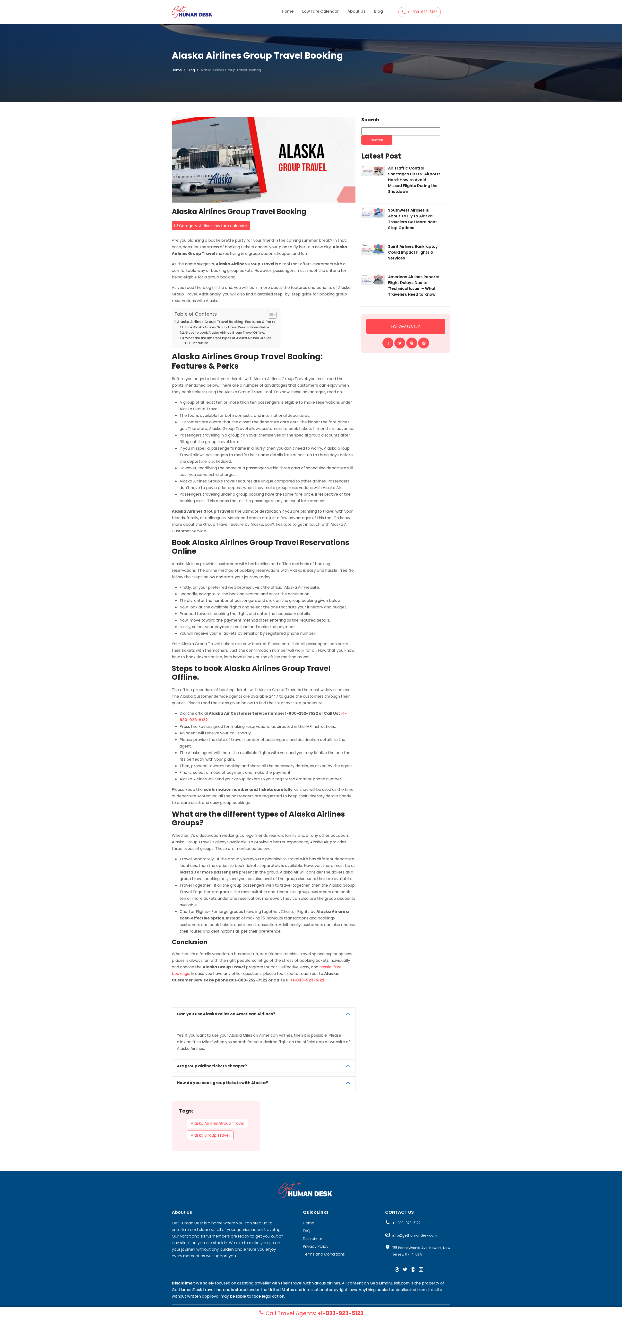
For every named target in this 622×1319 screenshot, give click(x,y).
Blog (378, 11)
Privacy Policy (315, 1246)
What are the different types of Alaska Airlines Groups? (229, 338)
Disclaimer (312, 1238)
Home (288, 11)
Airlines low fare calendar (223, 226)
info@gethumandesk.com (414, 1235)
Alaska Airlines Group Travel (217, 1123)
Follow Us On (406, 326)
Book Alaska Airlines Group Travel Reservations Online (226, 327)
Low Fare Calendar (320, 11)
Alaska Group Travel (210, 1135)
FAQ (306, 1231)
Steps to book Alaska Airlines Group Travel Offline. (225, 332)
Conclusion (199, 343)
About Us (356, 11)
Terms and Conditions (324, 1254)
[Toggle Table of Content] (269, 315)
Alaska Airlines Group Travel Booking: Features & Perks (226, 321)
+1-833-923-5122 (422, 11)
